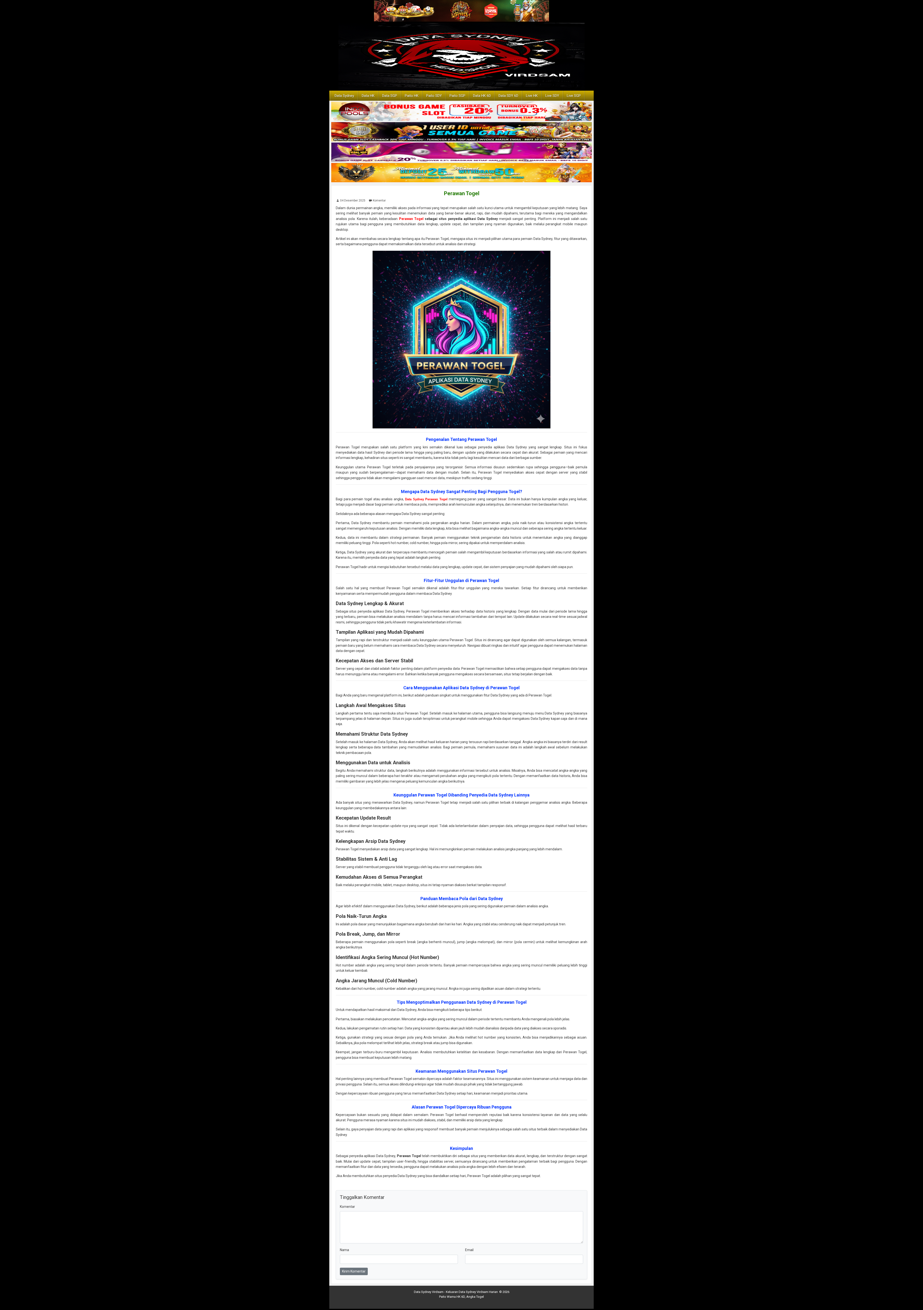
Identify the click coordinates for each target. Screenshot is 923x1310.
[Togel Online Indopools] (461, 111)
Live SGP (574, 96)
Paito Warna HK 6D (452, 1296)
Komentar (379, 200)
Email (469, 1250)
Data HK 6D (482, 96)
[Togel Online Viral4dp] (461, 152)
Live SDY (552, 96)
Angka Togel (475, 1296)
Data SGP (389, 96)
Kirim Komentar (354, 1271)
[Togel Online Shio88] (461, 132)
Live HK (532, 96)
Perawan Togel (461, 193)
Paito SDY (434, 96)
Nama (344, 1250)
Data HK (368, 96)
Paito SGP (457, 96)
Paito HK (411, 96)
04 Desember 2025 (352, 200)
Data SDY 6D (508, 96)
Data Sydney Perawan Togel (426, 499)
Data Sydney (344, 96)
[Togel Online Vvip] (461, 173)
